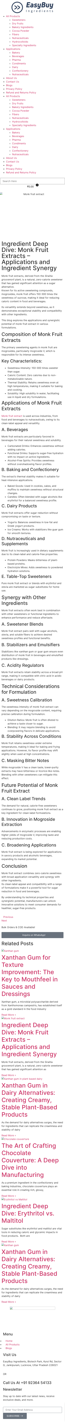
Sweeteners (18, 19)
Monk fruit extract (12, 415)
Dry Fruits (17, 23)
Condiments (19, 63)
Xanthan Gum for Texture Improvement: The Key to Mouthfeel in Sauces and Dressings (30, 975)
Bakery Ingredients (22, 27)
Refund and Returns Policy (21, 92)
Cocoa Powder (20, 30)
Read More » (9, 1014)
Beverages (18, 56)
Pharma (16, 59)
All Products (13, 16)
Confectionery (20, 70)
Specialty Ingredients (24, 45)
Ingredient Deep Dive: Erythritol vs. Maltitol (28, 1213)
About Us (11, 77)
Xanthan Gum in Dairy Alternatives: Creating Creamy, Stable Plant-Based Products (29, 1100)
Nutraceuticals (20, 38)
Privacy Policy (14, 88)
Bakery (16, 52)
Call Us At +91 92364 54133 (27, 1383)
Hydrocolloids (20, 41)
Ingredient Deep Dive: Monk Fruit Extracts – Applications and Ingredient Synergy (29, 1039)
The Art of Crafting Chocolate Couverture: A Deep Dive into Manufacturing (30, 1160)
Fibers (15, 34)
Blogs (9, 85)
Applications (13, 48)
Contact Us (12, 81)
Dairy (15, 67)
